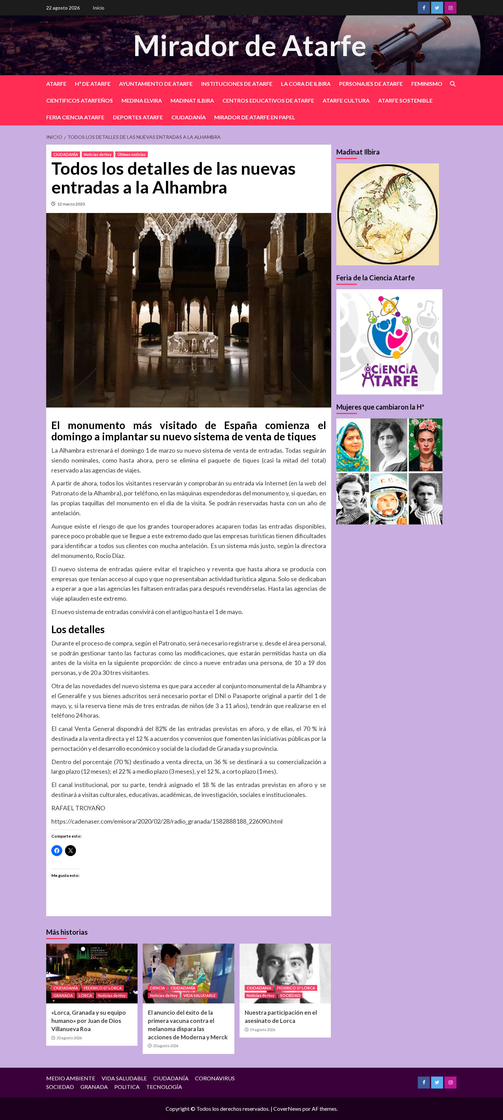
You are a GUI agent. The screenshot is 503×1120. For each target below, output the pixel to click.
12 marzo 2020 (71, 203)
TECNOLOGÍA (164, 1086)
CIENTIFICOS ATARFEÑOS (79, 100)
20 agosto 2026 (69, 1038)
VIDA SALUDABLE (199, 995)
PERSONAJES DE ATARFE (371, 83)
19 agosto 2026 (262, 1029)
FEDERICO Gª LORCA (103, 988)
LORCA (85, 995)
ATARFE (56, 83)
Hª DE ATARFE (93, 83)
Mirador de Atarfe (249, 45)
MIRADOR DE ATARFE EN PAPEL (254, 117)
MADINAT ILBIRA (192, 100)
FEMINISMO (426, 83)
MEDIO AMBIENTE (70, 1078)
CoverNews (287, 1108)
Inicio (98, 8)
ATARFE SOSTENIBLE (405, 100)
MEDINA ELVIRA (141, 100)
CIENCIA (157, 988)
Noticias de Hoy (98, 154)
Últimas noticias (131, 154)
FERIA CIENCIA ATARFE (75, 117)
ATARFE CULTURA (346, 100)
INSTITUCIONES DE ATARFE (236, 83)
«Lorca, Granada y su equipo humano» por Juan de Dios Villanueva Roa (88, 1020)
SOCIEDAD (290, 995)
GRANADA (63, 995)
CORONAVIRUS (215, 1078)
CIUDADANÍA (188, 117)
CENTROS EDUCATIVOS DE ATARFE (268, 100)
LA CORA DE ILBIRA (306, 83)
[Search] (452, 84)
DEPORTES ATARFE (138, 117)
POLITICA (127, 1086)
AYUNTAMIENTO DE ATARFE (156, 83)
